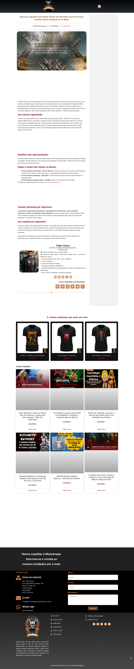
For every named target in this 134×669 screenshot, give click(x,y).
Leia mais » (32, 424)
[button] (99, 6)
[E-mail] (18, 598)
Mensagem (73, 592)
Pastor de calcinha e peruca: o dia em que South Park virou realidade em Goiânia (101, 415)
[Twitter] (59, 277)
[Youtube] (63, 277)
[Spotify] (70, 277)
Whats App (28, 606)
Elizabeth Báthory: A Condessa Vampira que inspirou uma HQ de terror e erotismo (32, 478)
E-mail (25, 597)
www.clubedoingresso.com (51, 182)
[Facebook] (55, 277)
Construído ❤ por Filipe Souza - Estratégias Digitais (67, 665)
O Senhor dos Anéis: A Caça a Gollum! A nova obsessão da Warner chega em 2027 (101, 477)
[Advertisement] (52, 86)
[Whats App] (18, 607)
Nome (70, 573)
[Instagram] (66, 277)
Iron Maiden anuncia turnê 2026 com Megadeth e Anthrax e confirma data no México (67, 415)
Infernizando (67, 26)
